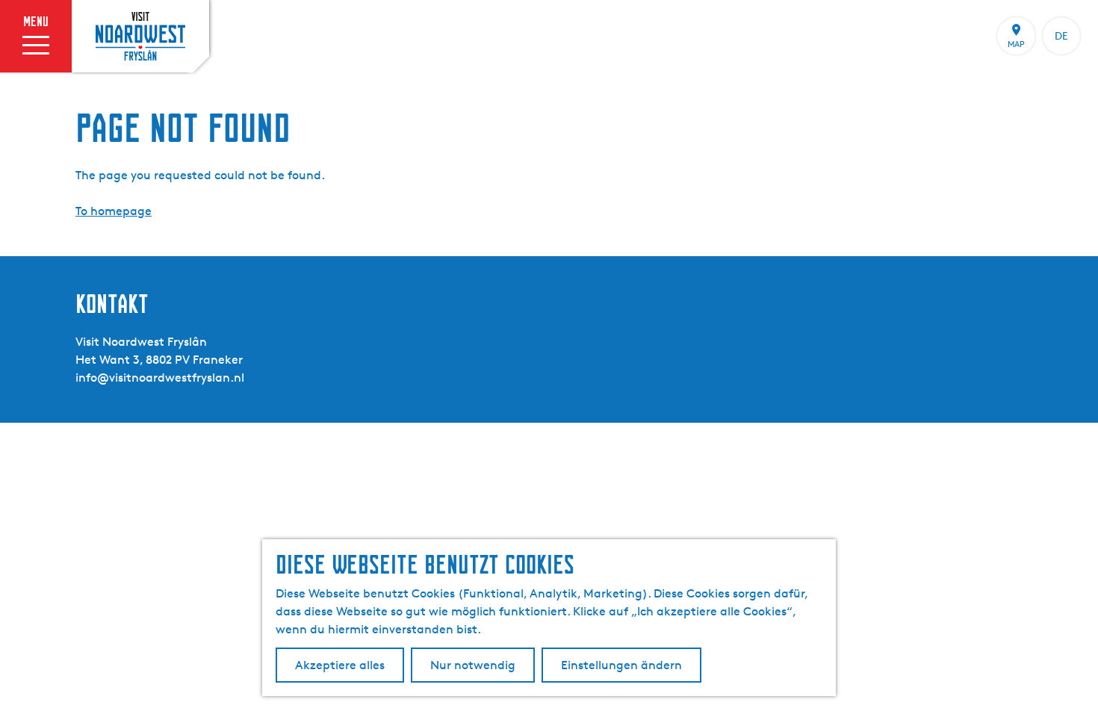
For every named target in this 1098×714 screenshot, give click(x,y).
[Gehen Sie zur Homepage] (140, 36)
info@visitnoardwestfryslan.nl (159, 377)
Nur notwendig (472, 665)
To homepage (113, 211)
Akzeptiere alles (340, 665)
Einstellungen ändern (621, 665)
